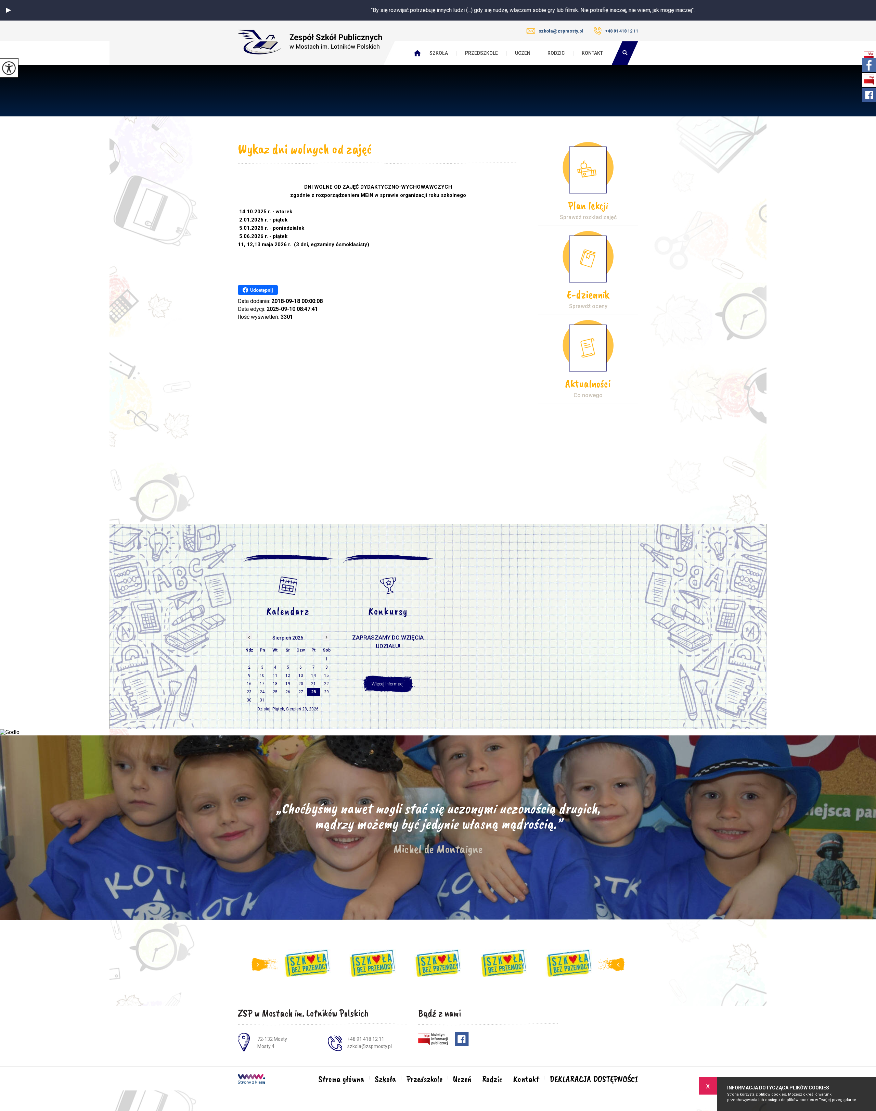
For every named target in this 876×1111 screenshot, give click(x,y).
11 (275, 675)
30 (249, 700)
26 (287, 692)
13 (300, 675)
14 (313, 675)
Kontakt (592, 53)
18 (275, 683)
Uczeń (522, 53)
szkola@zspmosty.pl (561, 31)
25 (275, 692)
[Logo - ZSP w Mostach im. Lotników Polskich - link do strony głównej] (310, 42)
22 (326, 683)
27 (300, 692)
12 (287, 675)
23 (249, 692)
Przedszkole (481, 53)
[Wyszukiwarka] (624, 53)
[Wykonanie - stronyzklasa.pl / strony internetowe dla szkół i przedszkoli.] (251, 1080)
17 (262, 683)
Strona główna (341, 1079)
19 (287, 683)
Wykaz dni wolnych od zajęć (305, 148)
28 (313, 692)
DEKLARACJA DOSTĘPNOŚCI (594, 1079)
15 (326, 675)
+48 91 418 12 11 (621, 31)
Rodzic (556, 53)
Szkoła (438, 53)
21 (313, 683)
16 (249, 683)
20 (300, 683)
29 (326, 692)
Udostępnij (261, 290)
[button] (8, 10)
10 (262, 675)
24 (262, 692)
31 (262, 700)
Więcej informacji (388, 683)
